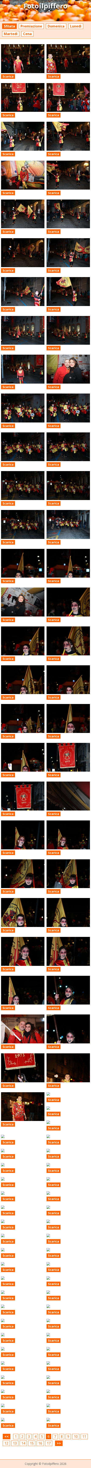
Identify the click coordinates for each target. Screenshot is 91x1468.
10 (76, 1436)
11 (84, 1436)
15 (32, 1443)
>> (59, 1443)
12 (6, 1443)
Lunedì (75, 26)
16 (40, 1443)
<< (6, 1436)
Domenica (56, 26)
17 (49, 1443)
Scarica (8, 76)
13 (15, 1443)
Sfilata (9, 26)
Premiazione (31, 26)
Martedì (11, 33)
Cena (27, 33)
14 (23, 1443)
